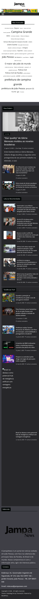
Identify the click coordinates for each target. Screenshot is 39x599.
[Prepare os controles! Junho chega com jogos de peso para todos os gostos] (8, 361)
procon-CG (30, 88)
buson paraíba (6, 32)
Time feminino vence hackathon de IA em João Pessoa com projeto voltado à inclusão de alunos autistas (26, 312)
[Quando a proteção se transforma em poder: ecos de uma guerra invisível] (8, 299)
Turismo (22, 92)
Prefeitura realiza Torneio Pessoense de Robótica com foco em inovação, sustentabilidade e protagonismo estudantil (26, 331)
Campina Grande (21, 32)
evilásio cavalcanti (28, 50)
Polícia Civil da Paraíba (14, 73)
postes (18, 76)
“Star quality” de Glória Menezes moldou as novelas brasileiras (18, 141)
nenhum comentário (28, 148)
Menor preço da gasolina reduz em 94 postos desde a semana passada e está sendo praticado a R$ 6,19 (27, 277)
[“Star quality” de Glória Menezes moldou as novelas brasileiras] (21, 121)
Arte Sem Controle (9, 28)
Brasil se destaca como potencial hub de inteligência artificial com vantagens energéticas (26, 435)
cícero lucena (12, 45)
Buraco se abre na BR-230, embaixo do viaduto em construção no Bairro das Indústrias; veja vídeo (27, 236)
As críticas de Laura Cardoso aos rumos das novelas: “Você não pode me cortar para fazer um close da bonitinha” (25, 170)
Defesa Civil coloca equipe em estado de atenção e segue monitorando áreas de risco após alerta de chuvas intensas (27, 249)
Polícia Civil (22, 70)
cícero (30, 42)
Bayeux (16, 28)
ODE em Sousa (17, 60)
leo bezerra (18, 57)
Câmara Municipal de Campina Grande (15, 42)
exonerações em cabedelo (8, 53)
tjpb (18, 92)
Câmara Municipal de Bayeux (18, 39)
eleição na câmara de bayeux (14, 48)
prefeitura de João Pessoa (13, 88)
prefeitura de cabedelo (26, 76)
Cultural (7, 134)
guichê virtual (30, 53)
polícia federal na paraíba (9, 76)
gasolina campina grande (21, 53)
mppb (31, 57)
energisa (25, 48)
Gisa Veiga (18, 148)
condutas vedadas (15, 36)
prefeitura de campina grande (18, 82)
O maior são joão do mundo (18, 63)
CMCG (8, 36)
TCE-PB (13, 92)
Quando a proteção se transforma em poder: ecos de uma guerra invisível (25, 298)
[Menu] (2, 14)
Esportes (20, 51)
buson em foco (27, 28)
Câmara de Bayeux (24, 36)
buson (21, 28)
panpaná (27, 67)
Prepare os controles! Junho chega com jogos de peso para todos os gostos (25, 359)
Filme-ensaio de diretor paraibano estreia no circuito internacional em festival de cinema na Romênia (26, 185)
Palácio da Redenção (19, 67)
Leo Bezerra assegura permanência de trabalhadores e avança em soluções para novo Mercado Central (27, 263)
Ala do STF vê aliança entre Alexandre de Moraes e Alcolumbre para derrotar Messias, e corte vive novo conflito (27, 222)
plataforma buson (13, 70)
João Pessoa (8, 56)
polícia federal (26, 73)
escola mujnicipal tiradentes (10, 50)
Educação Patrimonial (23, 45)
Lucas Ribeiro (25, 57)
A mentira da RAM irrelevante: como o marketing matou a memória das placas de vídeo (25, 345)
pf (30, 67)
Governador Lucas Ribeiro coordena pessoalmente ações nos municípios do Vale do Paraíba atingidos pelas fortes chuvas (27, 208)
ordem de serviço (9, 67)
